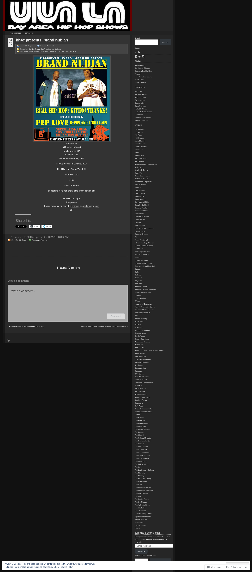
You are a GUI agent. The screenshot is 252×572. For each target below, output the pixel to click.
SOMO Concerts (141, 394)
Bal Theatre (139, 161)
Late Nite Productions (143, 112)
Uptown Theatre (141, 519)
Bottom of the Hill (141, 179)
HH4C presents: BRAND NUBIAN (42, 40)
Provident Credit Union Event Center (149, 351)
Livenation (139, 115)
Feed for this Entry (18, 240)
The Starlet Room (141, 499)
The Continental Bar (143, 441)
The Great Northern (142, 452)
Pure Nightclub (140, 356)
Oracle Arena (140, 336)
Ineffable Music (141, 109)
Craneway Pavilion (142, 217)
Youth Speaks (140, 83)
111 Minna (139, 132)
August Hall (139, 155)
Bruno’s (138, 187)
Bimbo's (138, 167)
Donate (137, 48)
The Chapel (139, 435)
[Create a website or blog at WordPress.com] (8, 341)
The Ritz (138, 496)
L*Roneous (53, 51)
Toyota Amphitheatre (143, 517)
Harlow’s (138, 275)
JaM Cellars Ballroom (143, 292)
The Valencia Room (142, 505)
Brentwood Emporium (143, 182)
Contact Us (29, 33)
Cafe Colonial (140, 193)
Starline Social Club (142, 397)
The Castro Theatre (142, 429)
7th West (138, 135)
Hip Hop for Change (142, 68)
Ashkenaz (138, 150)
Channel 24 (139, 196)
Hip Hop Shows (34, 49)
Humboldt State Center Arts (145, 289)
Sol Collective (140, 391)
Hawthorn (138, 278)
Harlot (137, 272)
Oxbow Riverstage (142, 339)
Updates (58, 49)
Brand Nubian (34, 51)
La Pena (138, 295)
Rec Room (139, 365)
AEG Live (138, 91)
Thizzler (138, 74)
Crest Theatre (140, 219)
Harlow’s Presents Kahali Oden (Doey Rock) (26, 326)
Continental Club (141, 211)
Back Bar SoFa (141, 158)
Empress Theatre (141, 234)
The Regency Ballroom (144, 490)
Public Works (140, 353)
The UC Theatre (141, 502)
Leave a (47, 46)
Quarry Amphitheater (143, 359)
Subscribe (141, 551)
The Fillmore (139, 444)
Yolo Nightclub (140, 525)
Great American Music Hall (145, 266)
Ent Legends (140, 100)
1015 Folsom (140, 129)
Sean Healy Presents (143, 118)
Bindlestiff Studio (141, 170)
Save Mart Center (141, 377)
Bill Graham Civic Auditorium (146, 164)
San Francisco (46, 49)
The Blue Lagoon (141, 423)
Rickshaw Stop (140, 368)
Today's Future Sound (143, 77)
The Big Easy (140, 420)
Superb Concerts (141, 120)
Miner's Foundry (141, 318)
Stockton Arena (141, 400)
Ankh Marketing (141, 94)
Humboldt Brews (141, 286)
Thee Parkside (140, 511)
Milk (136, 316)
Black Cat (138, 173)
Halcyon (138, 269)
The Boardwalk (140, 426)
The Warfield (140, 508)
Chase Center (140, 199)
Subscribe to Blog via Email (147, 532)
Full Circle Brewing (142, 254)
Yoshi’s (137, 528)
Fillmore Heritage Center (144, 243)
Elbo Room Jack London (144, 228)
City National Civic (142, 202)
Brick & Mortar (140, 185)
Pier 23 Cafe (140, 348)
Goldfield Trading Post (143, 263)
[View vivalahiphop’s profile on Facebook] (136, 56)
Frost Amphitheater (142, 252)
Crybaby (138, 222)
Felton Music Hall (141, 240)
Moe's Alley (139, 321)
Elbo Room (44, 51)
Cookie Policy (67, 567)
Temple (137, 415)
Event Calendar (15, 33)
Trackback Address (39, 240)
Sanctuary (139, 371)
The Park (138, 484)
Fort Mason (139, 249)
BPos (26, 51)
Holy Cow (138, 281)
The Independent (141, 464)
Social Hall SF (140, 388)
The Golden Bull (141, 450)
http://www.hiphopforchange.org (84, 206)
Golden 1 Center (141, 260)
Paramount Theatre (142, 342)
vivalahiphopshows (29, 46)
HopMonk (138, 284)
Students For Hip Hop (143, 71)
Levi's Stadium (140, 298)
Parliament (139, 345)
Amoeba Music (140, 144)
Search (137, 38)
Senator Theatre (141, 380)
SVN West (139, 406)
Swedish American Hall (143, 409)
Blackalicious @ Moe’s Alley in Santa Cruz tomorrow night (103, 326)
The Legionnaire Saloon (144, 470)
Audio (137, 152)
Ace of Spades (140, 141)
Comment (115, 316)
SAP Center (139, 374)
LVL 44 (137, 301)
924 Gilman (139, 138)
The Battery (139, 418)
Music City (138, 327)
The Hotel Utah (141, 461)
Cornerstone (139, 214)
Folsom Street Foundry (144, 246)
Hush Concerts (140, 106)
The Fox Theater (141, 447)
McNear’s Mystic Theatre (144, 310)
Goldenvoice (140, 103)
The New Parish (141, 482)
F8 (136, 237)
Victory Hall (139, 522)
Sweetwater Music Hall (143, 412)
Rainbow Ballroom (142, 362)
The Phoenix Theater (143, 487)
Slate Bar (138, 385)
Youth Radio (139, 80)
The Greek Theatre (142, 455)
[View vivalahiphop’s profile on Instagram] (143, 56)
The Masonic (140, 473)
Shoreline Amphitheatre (144, 383)
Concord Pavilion (141, 208)
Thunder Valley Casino (143, 514)
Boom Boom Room (142, 176)
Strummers (139, 403)
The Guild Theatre (142, 458)
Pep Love (61, 51)
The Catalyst (140, 432)
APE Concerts (140, 97)
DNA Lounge (140, 225)
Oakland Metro (140, 333)
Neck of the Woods (142, 330)
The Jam (138, 467)
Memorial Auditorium (142, 313)
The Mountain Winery (143, 479)
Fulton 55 (138, 257)
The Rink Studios (141, 493)
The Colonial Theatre (143, 438)
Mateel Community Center (145, 307)
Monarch (138, 324)
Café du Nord (140, 190)
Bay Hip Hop (140, 65)
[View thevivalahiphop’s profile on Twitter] (139, 56)
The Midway (139, 476)
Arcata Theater (140, 147)
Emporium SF (140, 231)
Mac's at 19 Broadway (143, 304)
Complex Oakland (142, 205)
